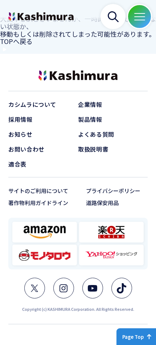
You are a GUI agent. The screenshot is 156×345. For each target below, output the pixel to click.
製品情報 (90, 119)
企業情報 (90, 104)
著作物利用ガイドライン (38, 202)
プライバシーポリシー (113, 190)
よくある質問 (96, 134)
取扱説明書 (93, 149)
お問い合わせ (26, 149)
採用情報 (20, 119)
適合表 (17, 164)
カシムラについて (32, 104)
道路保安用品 (102, 202)
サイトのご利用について (38, 190)
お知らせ (20, 134)
